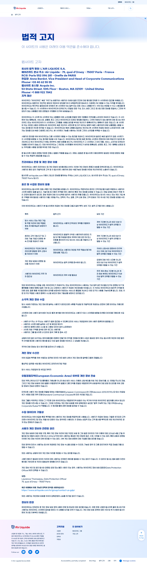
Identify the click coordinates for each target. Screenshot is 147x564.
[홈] (20, 8)
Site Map (92, 561)
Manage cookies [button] (129, 561)
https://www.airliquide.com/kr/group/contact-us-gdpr (48, 490)
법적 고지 (102, 561)
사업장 (59, 531)
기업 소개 (110, 8)
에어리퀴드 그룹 (129, 2)
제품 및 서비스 (64, 8)
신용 (109, 561)
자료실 (88, 8)
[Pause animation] (145, 18)
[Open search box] (130, 8)
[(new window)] (24, 552)
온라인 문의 (60, 534)
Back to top (141, 537)
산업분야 (40, 8)
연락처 (120, 2)
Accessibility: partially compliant (73, 561)
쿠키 (115, 561)
